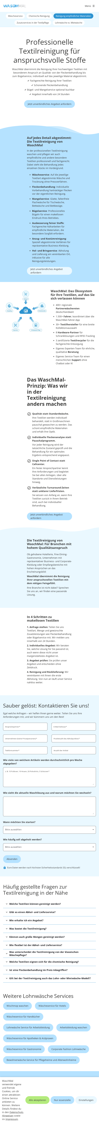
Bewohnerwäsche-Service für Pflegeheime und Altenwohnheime (41, 1059)
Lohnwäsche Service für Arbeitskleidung (28, 1027)
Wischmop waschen (17, 1005)
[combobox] (49, 829)
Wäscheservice (15, 16)
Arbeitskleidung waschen (73, 1027)
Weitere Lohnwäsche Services (38, 995)
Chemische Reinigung (39, 16)
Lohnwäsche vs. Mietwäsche (68, 22)
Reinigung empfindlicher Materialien (73, 16)
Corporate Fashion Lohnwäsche (68, 1049)
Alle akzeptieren (37, 1100)
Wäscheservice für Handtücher (23, 1016)
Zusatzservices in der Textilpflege (33, 22)
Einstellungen (86, 1100)
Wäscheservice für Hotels (52, 1005)
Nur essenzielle (62, 1100)
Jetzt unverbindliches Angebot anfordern (49, 104)
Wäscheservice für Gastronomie (24, 1049)
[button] (49, 904)
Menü (88, 5)
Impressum (12, 1119)
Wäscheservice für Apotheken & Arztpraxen (30, 1038)
